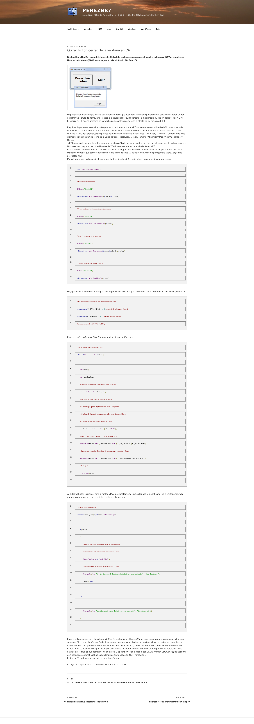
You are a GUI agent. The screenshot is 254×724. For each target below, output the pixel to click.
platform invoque (124, 683)
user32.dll (142, 683)
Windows (132, 29)
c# (72, 679)
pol (86, 46)
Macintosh (88, 29)
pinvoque (108, 683)
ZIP (124, 664)
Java (109, 29)
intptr (98, 683)
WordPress (146, 29)
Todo (158, 29)
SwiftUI (119, 29)
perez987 (97, 10)
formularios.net (84, 683)
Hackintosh (72, 29)
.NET (100, 29)
